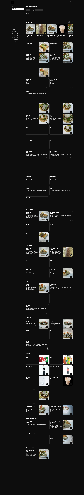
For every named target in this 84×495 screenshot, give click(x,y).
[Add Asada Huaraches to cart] (47, 327)
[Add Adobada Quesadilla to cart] (71, 76)
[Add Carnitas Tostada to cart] (71, 158)
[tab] (28, 10)
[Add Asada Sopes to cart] (47, 291)
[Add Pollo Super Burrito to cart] (47, 266)
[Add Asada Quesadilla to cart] (47, 76)
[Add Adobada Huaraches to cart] (71, 327)
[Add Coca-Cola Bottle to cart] (47, 373)
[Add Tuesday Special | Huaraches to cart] (71, 413)
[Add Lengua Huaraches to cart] (47, 348)
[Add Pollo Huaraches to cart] (47, 337)
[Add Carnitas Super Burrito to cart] (71, 266)
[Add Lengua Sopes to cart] (47, 312)
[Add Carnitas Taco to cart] (71, 122)
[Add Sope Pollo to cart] (47, 302)
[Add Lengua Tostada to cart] (47, 169)
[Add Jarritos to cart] (71, 363)
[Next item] (72, 22)
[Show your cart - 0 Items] (71, 2)
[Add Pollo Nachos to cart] (47, 61)
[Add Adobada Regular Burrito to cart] (71, 219)
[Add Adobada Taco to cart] (71, 112)
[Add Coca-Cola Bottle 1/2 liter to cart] (71, 373)
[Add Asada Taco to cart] (47, 112)
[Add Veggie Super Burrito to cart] (47, 276)
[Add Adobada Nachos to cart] (71, 50)
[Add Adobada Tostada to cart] (71, 147)
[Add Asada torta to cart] (47, 183)
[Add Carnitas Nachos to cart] (71, 61)
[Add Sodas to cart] (47, 363)
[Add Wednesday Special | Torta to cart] (47, 428)
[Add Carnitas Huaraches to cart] (71, 337)
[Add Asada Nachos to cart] (47, 50)
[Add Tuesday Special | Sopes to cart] (47, 413)
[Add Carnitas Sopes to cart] (71, 302)
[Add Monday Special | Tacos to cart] (47, 399)
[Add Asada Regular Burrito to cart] (55, 32)
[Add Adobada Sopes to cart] (71, 291)
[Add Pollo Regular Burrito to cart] (47, 230)
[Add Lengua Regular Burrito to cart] (47, 240)
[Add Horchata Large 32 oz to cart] (65, 32)
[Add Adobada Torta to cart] (71, 183)
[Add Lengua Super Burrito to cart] (71, 276)
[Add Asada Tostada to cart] (47, 147)
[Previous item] (69, 22)
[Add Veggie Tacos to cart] (47, 133)
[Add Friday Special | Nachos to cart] (47, 457)
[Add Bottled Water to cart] (47, 384)
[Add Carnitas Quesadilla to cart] (71, 86)
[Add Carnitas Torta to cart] (71, 194)
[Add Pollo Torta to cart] (47, 194)
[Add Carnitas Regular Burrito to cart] (71, 230)
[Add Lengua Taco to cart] (71, 133)
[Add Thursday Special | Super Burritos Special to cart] (71, 443)
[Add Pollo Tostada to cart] (47, 158)
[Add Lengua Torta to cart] (47, 205)
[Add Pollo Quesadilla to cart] (47, 86)
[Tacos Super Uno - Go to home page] (12, 2)
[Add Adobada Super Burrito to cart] (44, 32)
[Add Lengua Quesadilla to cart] (47, 97)
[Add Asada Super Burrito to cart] (34, 32)
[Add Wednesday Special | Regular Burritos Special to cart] (71, 428)
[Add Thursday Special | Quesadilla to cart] (47, 443)
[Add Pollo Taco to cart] (47, 122)
